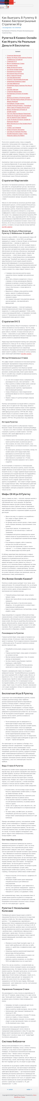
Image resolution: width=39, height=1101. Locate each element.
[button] (19, 10)
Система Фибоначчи (13, 83)
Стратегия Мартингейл (14, 55)
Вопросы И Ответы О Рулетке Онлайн (18, 97)
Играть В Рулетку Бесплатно (15, 129)
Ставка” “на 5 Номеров (14, 127)
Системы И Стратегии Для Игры (17, 131)
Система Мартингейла (14, 77)
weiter (29, 1089)
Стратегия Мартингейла (14, 91)
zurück (10, 1089)
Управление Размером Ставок (16, 81)
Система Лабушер (12, 89)
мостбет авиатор (7, 227)
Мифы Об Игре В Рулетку (14, 67)
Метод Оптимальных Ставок (15, 63)
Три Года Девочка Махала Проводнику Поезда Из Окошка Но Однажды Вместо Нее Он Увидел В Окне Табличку (19, 115)
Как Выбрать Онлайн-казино (15, 103)
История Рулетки (12, 65)
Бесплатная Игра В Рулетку (15, 73)
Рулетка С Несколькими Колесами (17, 79)
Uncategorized (7, 27)
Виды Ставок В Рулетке (14, 75)
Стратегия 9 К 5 (12, 61)
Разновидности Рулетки (14, 71)
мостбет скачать (26, 353)
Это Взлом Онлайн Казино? (15, 69)
